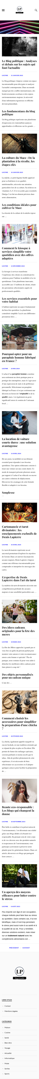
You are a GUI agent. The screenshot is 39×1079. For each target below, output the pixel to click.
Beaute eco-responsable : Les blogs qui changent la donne (18, 810)
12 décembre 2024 (18, 266)
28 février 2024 (17, 736)
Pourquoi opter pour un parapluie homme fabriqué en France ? (19, 357)
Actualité (8, 1053)
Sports (7, 1074)
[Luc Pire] (19, 19)
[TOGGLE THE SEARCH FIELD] (35, 10)
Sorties (7, 1069)
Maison (7, 1027)
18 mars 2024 (16, 642)
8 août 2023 (15, 906)
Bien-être (8, 1043)
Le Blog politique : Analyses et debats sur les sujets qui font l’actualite (19, 64)
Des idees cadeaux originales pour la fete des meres (18, 631)
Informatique (9, 1058)
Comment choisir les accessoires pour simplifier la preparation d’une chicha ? (19, 723)
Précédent (14, 948)
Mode (7, 1063)
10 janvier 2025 (17, 172)
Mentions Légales (11, 1011)
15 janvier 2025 (17, 75)
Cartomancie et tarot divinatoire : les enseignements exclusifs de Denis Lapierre (19, 532)
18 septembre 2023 (18, 821)
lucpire (5, 75)
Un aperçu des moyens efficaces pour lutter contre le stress (19, 895)
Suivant (26, 948)
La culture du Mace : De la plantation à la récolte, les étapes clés (18, 161)
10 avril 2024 (16, 544)
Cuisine (7, 1032)
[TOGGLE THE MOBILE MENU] (3, 10)
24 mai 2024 (15, 368)
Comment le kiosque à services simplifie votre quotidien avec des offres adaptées (17, 253)
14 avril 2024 (16, 453)
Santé (7, 1038)
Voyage (7, 1048)
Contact (8, 1006)
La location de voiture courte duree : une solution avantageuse (19, 442)
